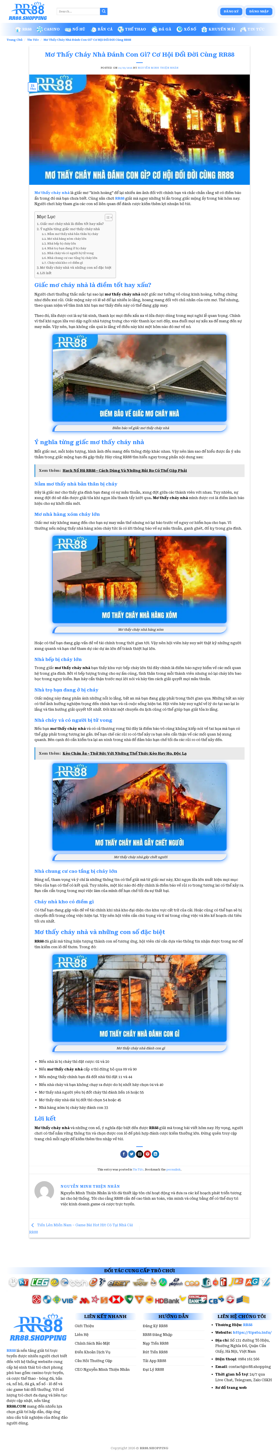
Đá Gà (165, 29)
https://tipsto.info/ (252, 1332)
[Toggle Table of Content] (106, 217)
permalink (173, 1169)
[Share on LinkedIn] (155, 1154)
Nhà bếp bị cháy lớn (61, 243)
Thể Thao (135, 29)
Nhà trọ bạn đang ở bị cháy (66, 248)
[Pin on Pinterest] (147, 1154)
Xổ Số (190, 29)
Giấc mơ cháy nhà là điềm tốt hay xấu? (72, 224)
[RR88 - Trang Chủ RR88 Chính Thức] (28, 11)
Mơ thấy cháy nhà (52, 193)
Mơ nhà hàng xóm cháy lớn (67, 238)
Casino (52, 29)
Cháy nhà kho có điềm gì (65, 262)
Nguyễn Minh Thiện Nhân (158, 67)
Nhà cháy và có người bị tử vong (70, 253)
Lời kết (45, 273)
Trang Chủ (14, 39)
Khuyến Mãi (222, 29)
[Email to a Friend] (139, 1154)
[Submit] (103, 11)
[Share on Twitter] (131, 1154)
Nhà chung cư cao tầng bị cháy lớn (72, 258)
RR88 (27, 29)
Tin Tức (256, 29)
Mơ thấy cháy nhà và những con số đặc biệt (75, 268)
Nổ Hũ (78, 29)
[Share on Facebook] (124, 1154)
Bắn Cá (105, 29)
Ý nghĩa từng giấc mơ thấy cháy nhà (70, 229)
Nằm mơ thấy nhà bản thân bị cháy (72, 234)
